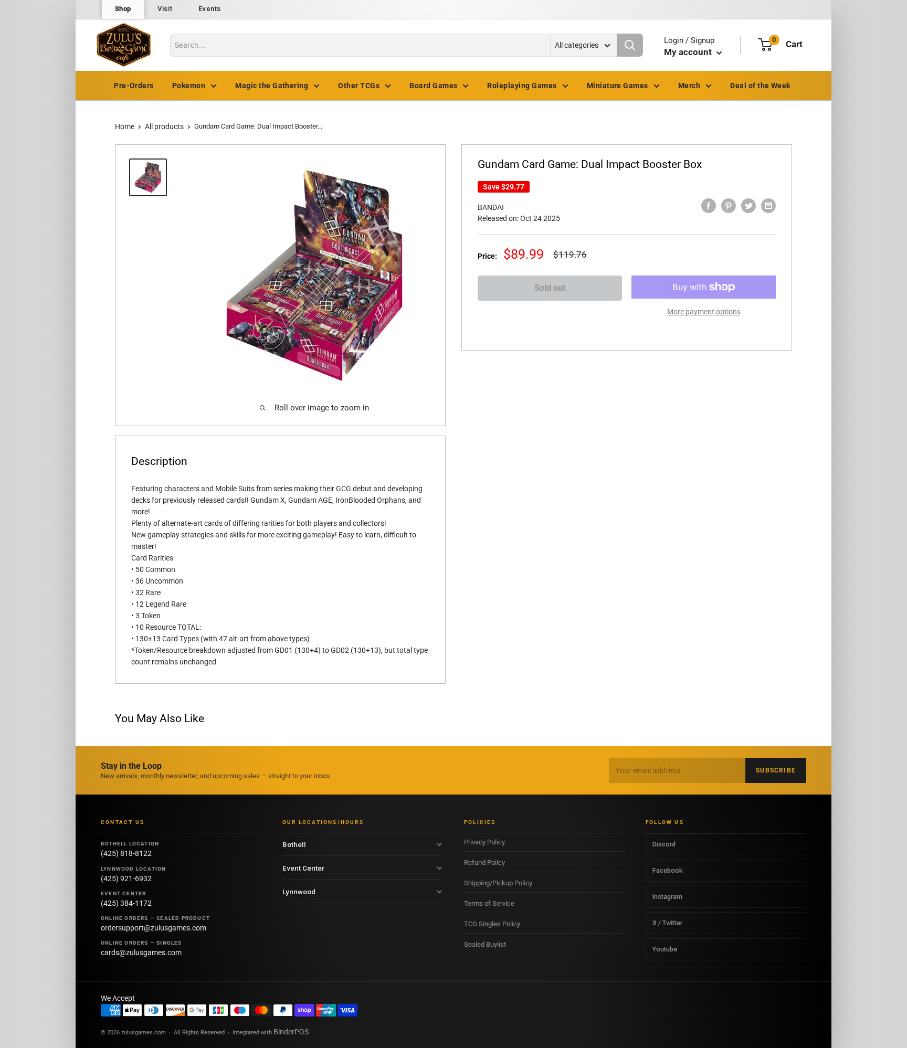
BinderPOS (291, 1032)
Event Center (303, 868)
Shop (123, 9)
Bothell (294, 844)
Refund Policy (484, 862)
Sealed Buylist (485, 944)
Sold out (549, 288)
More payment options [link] (704, 312)
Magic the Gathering (271, 85)
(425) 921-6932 (126, 878)
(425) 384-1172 (126, 903)
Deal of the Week (760, 85)
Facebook (667, 870)
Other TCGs (358, 85)
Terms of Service (489, 903)
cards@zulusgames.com (141, 952)
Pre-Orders (134, 85)
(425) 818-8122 (126, 853)
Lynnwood (298, 891)
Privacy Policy (484, 842)
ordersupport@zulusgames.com (153, 928)
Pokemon (188, 85)
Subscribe (776, 770)
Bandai (491, 207)
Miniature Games (617, 85)
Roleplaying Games (521, 85)
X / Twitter (667, 923)
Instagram (667, 897)
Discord (664, 844)
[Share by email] (768, 205)
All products (164, 126)
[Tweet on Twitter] (748, 205)
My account (689, 52)
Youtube (664, 949)
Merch (689, 85)
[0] (765, 44)
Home (124, 126)
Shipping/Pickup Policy (498, 883)
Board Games (433, 85)
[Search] (630, 45)
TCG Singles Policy (492, 924)
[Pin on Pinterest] (728, 205)
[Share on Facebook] (708, 205)
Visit (164, 9)
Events (209, 9)
